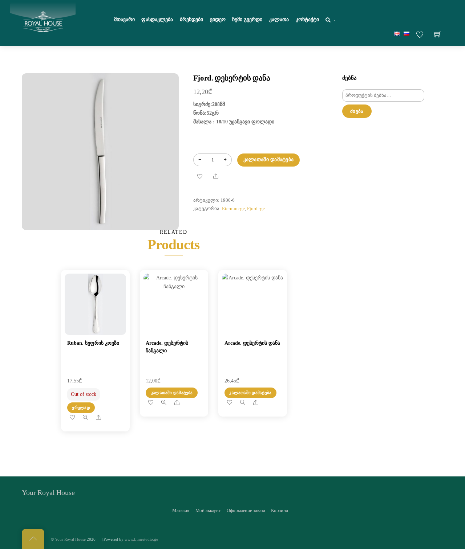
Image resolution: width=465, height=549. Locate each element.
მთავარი (124, 19)
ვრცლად (81, 407)
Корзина (279, 510)
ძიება (356, 111)
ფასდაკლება (157, 19)
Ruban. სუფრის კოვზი (93, 343)
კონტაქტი (307, 19)
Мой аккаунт (208, 510)
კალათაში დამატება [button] (172, 392)
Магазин (180, 510)
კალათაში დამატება (268, 159)
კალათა (279, 19)
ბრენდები (191, 19)
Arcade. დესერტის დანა (252, 343)
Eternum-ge (233, 208)
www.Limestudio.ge (141, 539)
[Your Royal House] (43, 22)
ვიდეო (218, 19)
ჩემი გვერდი (247, 19)
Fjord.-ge (256, 208)
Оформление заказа (246, 510)
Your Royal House (70, 539)
